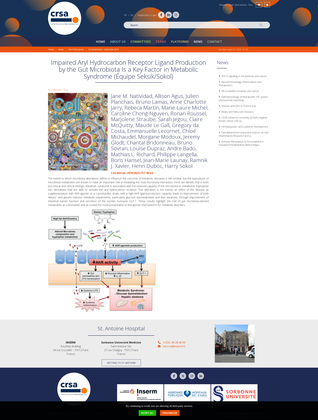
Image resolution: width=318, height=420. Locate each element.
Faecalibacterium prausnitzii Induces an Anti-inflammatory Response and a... (244, 134)
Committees (141, 42)
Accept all (147, 412)
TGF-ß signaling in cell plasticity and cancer (244, 76)
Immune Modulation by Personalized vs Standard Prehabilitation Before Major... (241, 143)
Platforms (180, 42)
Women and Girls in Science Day (238, 106)
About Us (118, 42)
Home (100, 42)
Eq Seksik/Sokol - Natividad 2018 (103, 49)
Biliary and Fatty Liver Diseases (237, 111)
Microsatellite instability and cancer (240, 91)
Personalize (169, 412)
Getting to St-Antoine (121, 362)
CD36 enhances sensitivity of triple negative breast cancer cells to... (243, 119)
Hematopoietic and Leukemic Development (244, 126)
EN (132, 15)
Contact (214, 42)
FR (125, 15)
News (198, 42)
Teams (161, 42)
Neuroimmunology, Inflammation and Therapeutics (240, 83)
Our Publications (76, 49)
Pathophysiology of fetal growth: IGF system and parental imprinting (243, 98)
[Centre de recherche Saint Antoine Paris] (64, 18)
